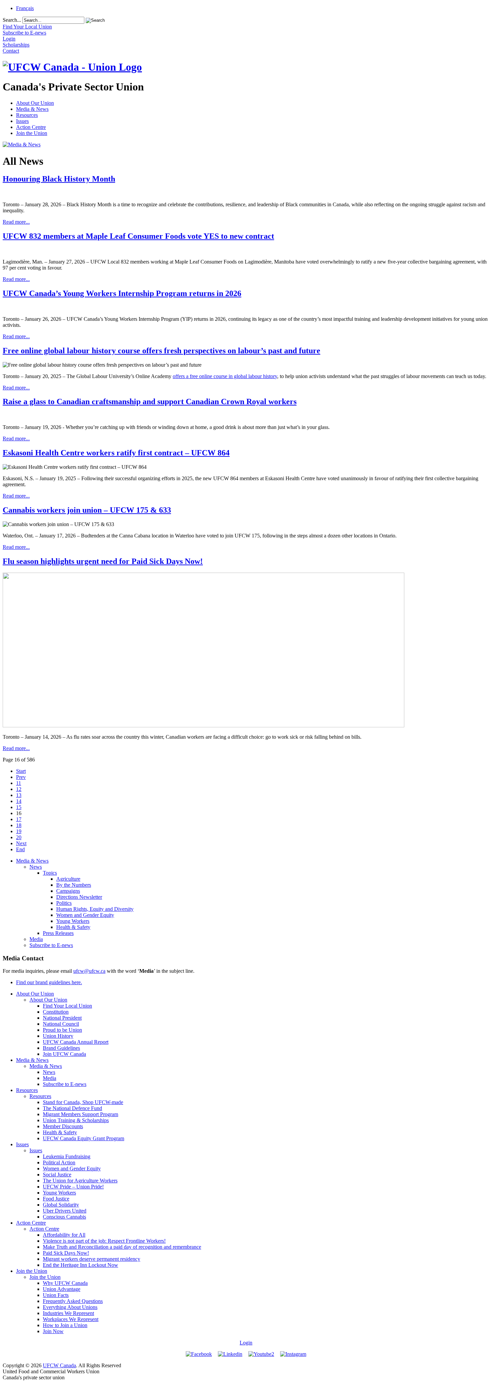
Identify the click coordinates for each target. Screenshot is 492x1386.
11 (18, 783)
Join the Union (31, 133)
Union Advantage (61, 1289)
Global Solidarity (61, 1205)
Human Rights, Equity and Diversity (95, 909)
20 (18, 837)
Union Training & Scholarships (76, 1120)
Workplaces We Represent (70, 1319)
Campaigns (68, 891)
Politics (64, 903)
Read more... (16, 222)
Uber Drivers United (64, 1211)
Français (25, 8)
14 (18, 801)
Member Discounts (63, 1126)
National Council (61, 1024)
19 (18, 831)
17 (18, 819)
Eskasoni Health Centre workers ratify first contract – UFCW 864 (116, 452)
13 (18, 795)
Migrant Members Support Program (80, 1114)
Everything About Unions (70, 1307)
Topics (50, 873)
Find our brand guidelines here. (49, 982)
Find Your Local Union (67, 1006)
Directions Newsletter (79, 897)
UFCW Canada (59, 1365)
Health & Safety (73, 927)
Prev (21, 777)
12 (18, 789)
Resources (27, 115)
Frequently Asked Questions (73, 1301)
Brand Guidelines (61, 1048)
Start (21, 771)
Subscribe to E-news (51, 945)
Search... (12, 20)
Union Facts (56, 1295)
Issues (22, 121)
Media (36, 939)
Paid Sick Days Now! (66, 1253)
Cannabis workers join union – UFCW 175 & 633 (87, 510)
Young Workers (72, 921)
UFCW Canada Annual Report (75, 1042)
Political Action (59, 1162)
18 (18, 825)
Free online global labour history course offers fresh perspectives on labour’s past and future (161, 350)
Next (21, 843)
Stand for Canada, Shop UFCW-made (83, 1102)
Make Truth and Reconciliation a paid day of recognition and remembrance (122, 1247)
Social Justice (57, 1174)
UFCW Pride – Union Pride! (73, 1186)
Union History (58, 1036)
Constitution (56, 1012)
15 (18, 807)
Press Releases (58, 933)
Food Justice (56, 1198)
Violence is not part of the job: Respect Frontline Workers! (104, 1241)
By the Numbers (73, 885)
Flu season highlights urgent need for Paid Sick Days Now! (103, 561)
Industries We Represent (68, 1313)
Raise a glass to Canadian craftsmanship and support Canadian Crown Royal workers (150, 401)
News (35, 867)
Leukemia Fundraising (66, 1156)
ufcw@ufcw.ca (89, 971)
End (20, 849)
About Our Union (35, 103)
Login (246, 1342)
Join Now (53, 1331)
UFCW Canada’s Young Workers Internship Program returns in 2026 (122, 293)
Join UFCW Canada (64, 1054)
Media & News (32, 109)
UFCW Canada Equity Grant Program (83, 1138)
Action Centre (31, 127)
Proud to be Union (62, 1030)
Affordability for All (64, 1235)
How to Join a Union (65, 1325)
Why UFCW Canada (65, 1283)
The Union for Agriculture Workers (80, 1180)
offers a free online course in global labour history (225, 376)
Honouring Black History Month (59, 178)
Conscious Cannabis (64, 1217)
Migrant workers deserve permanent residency (91, 1259)
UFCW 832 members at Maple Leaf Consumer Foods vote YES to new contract (138, 236)
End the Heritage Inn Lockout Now (80, 1265)
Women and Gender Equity (85, 915)
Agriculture (68, 879)
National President (62, 1018)
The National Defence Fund (72, 1108)
